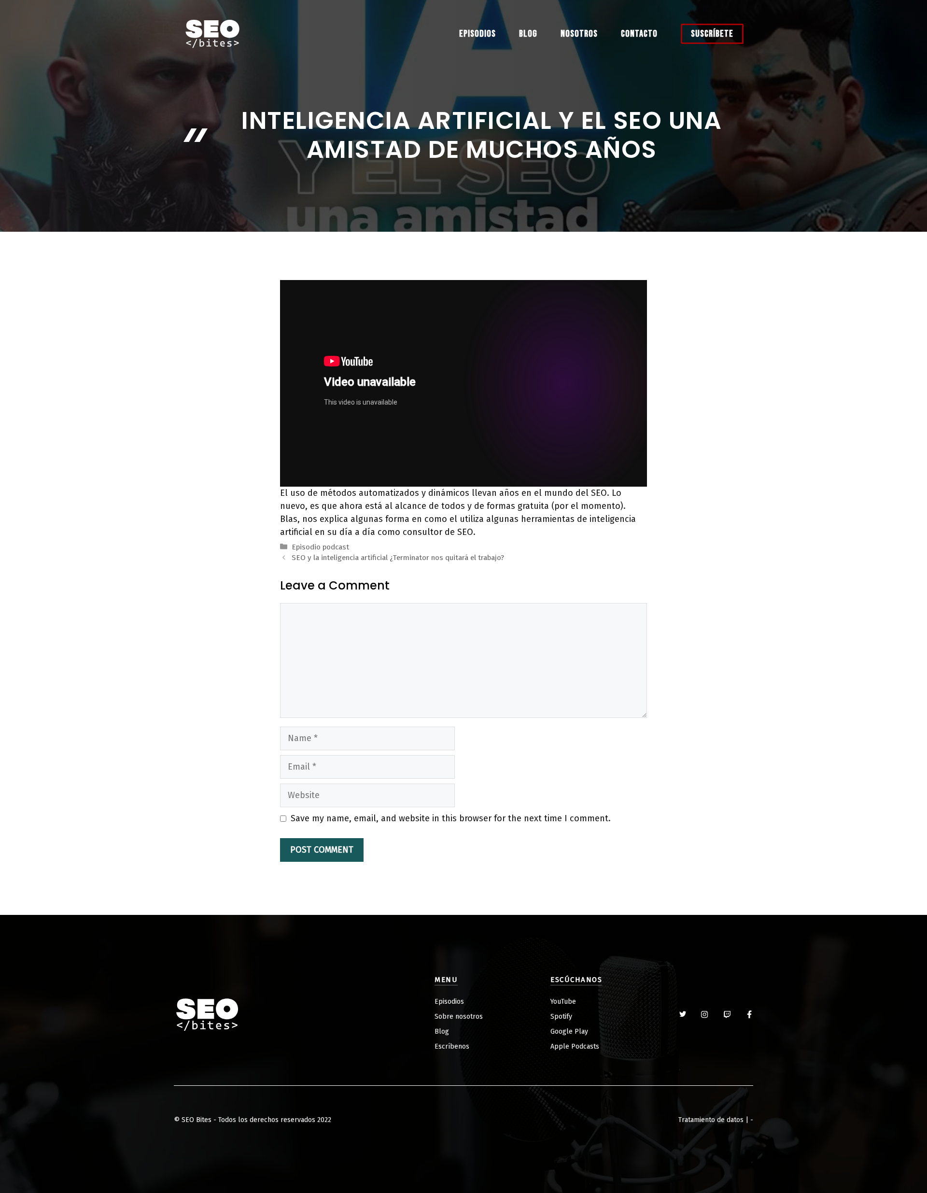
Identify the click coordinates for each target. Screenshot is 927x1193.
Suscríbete (712, 34)
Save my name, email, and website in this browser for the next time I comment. (451, 818)
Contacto (639, 34)
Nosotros (579, 34)
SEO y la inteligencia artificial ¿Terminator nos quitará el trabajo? (398, 557)
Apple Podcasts (574, 1046)
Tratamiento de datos (711, 1120)
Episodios (477, 34)
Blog (528, 34)
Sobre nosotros (459, 1016)
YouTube (563, 1001)
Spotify (561, 1016)
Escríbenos (452, 1046)
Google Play (569, 1031)
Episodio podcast (320, 547)
